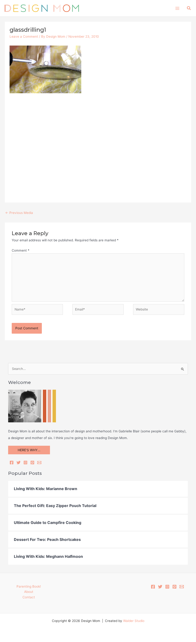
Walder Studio (133, 621)
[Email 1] (182, 587)
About (28, 592)
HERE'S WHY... (29, 450)
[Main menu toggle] (177, 8)
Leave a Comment (24, 36)
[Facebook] (12, 463)
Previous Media (19, 213)
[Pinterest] (32, 463)
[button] (189, 8)
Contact (28, 597)
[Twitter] (18, 463)
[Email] (39, 463)
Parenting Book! (28, 586)
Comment (20, 250)
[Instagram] (25, 463)
